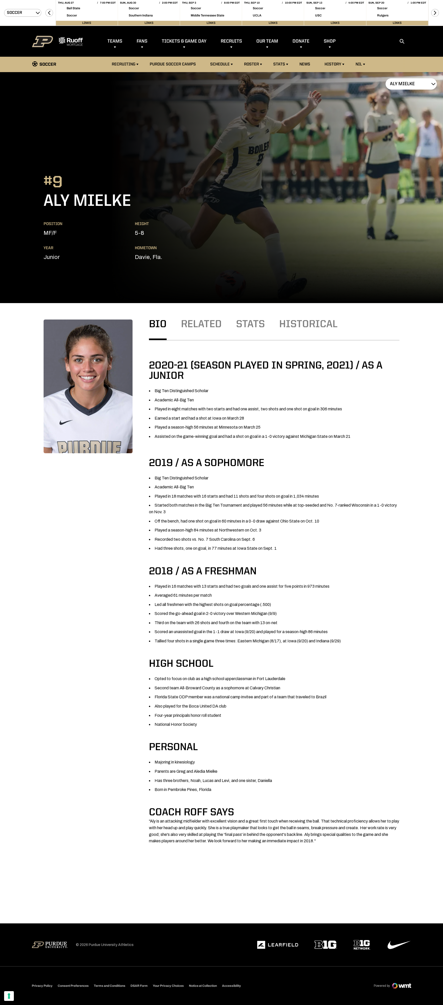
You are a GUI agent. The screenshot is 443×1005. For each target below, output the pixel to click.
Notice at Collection (203, 986)
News (304, 64)
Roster (251, 64)
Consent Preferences (73, 986)
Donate (301, 41)
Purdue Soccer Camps (173, 64)
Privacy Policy (42, 986)
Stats (279, 64)
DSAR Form (139, 986)
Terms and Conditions (109, 986)
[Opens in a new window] (277, 945)
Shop (330, 41)
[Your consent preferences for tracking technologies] (9, 996)
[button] (49, 13)
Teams (114, 41)
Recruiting (123, 64)
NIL (359, 64)
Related (201, 325)
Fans (142, 41)
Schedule (220, 64)
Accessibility (231, 986)
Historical (308, 325)
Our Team (267, 41)
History (333, 64)
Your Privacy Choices (168, 986)
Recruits (231, 41)
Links (86, 23)
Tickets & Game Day (184, 41)
